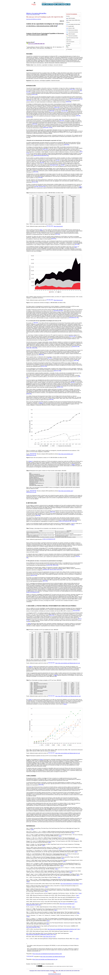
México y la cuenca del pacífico (36, 13)
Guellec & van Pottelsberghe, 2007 (33, 592)
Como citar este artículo (73, 32)
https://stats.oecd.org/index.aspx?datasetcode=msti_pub (67, 663)
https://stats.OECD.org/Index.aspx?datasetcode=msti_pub (68, 696)
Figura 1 (76, 246)
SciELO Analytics (71, 18)
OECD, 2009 (77, 98)
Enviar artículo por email (73, 37)
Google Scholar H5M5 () (74, 20)
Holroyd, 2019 (72, 98)
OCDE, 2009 (38, 515)
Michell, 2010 (41, 354)
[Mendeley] (67, 45)
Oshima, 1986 (68, 101)
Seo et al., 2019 (35, 181)
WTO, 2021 (58, 234)
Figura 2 (41, 402)
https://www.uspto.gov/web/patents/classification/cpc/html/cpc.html (62, 929)
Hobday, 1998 (28, 347)
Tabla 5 (55, 675)
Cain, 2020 (40, 177)
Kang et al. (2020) (64, 110)
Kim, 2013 (42, 162)
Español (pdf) (71, 26)
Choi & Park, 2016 (46, 569)
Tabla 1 (80, 186)
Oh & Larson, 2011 (42, 186)
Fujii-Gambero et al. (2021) (58, 310)
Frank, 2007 (78, 115)
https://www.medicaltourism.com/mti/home (69, 883)
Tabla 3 (72, 524)
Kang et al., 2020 (53, 569)
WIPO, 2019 (52, 511)
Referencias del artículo (73, 30)
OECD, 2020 (72, 89)
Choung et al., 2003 (75, 346)
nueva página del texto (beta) (74, 24)
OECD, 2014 (34, 123)
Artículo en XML (71, 28)
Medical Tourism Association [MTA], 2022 (41, 155)
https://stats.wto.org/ (58, 226)
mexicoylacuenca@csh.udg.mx (54, 973)
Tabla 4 (29, 623)
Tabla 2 (73, 464)
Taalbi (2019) (35, 322)
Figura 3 (65, 704)
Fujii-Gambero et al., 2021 (73, 317)
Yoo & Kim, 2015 (60, 386)
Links (32, 829)
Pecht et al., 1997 (72, 336)
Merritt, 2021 (53, 238)
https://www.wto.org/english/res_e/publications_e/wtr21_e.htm (39, 934)
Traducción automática (72, 35)
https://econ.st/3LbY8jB (31, 927)
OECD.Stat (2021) (33, 453)
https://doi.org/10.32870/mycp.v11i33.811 (33, 19)
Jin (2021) (63, 164)
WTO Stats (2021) (50, 299)
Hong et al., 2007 (29, 116)
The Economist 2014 (54, 164)
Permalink (70, 49)
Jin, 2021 (50, 127)
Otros (69, 45)
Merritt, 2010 (66, 144)
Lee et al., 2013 (34, 94)
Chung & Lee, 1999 (57, 370)
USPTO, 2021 (51, 615)
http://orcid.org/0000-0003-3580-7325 (36, 43)
